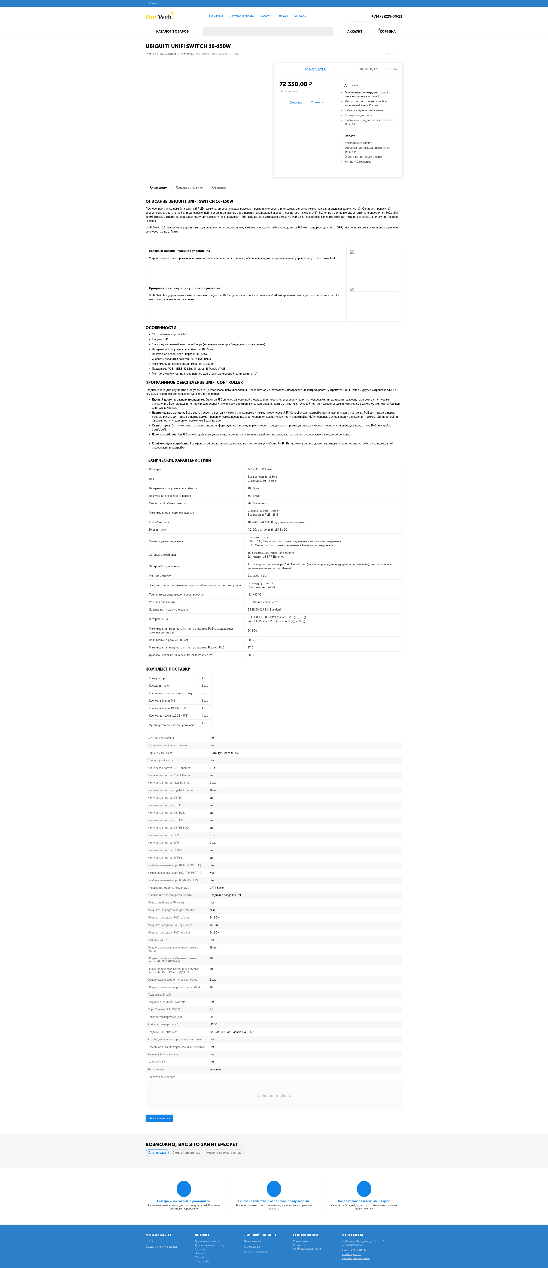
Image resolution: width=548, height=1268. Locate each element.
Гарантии (200, 1249)
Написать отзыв (315, 69)
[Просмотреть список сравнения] (362, 17)
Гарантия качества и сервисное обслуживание (274, 1201)
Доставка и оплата (241, 16)
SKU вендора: (368, 69)
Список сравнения (256, 1252)
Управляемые (189, 54)
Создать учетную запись (162, 1246)
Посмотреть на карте (355, 1258)
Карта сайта (202, 1261)
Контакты (300, 16)
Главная (151, 54)
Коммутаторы (168, 54)
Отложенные (252, 1246)
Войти (149, 1241)
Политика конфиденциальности (307, 1247)
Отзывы (283, 16)
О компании (215, 16)
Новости (265, 16)
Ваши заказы (252, 1241)
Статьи (199, 1257)
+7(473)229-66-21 (386, 16)
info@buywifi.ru (351, 1254)
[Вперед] (400, 53)
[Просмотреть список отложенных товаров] (353, 17)
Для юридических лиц (209, 1245)
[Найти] (328, 31)
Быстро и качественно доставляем (183, 1201)
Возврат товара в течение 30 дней (364, 1201)
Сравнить (317, 102)
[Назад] (382, 53)
